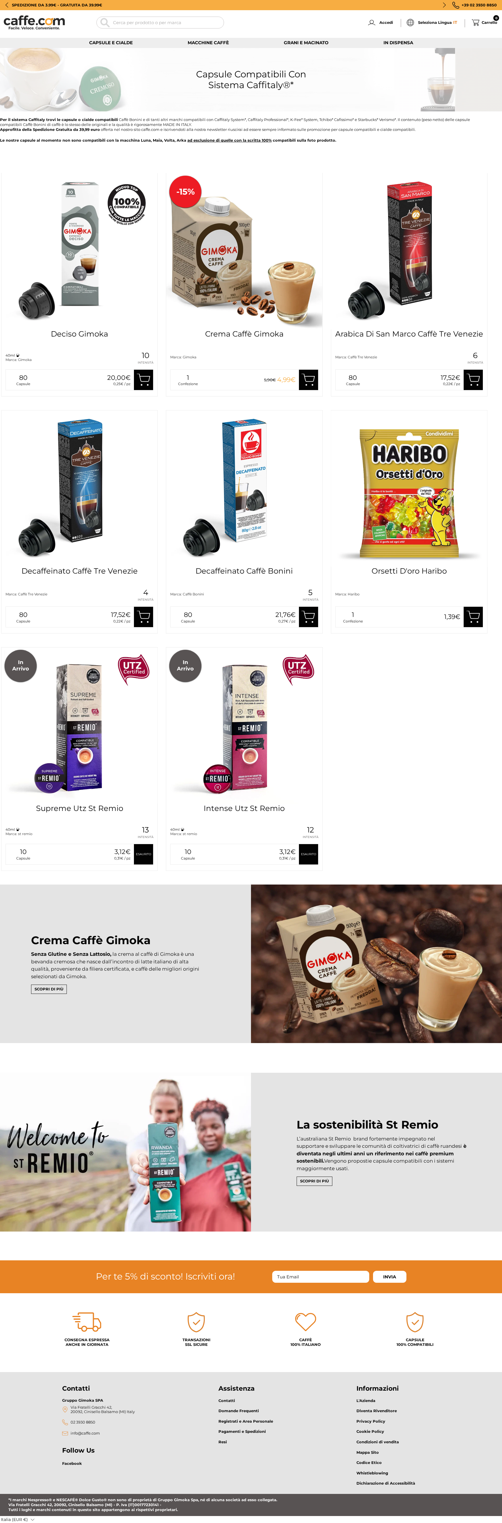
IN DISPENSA (398, 42)
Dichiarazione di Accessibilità (385, 1483)
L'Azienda (365, 1400)
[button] (7, 5)
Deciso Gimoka (79, 334)
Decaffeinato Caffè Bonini (244, 571)
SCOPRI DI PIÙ (49, 989)
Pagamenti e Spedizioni (242, 1431)
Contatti (226, 1400)
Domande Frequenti (238, 1410)
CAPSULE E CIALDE (111, 42)
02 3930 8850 (83, 1422)
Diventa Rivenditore (376, 1410)
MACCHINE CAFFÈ (208, 42)
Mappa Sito (367, 1452)
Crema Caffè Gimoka (244, 334)
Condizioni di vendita (377, 1442)
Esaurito (143, 854)
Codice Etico (369, 1462)
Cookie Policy (370, 1431)
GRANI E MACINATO (306, 42)
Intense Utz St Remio (244, 808)
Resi (222, 1442)
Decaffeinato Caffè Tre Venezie (79, 571)
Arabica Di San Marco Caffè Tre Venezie (409, 334)
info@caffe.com (85, 1433)
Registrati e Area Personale (245, 1421)
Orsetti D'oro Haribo (409, 571)
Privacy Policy (370, 1421)
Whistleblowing (372, 1473)
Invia (389, 1277)
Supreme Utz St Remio (79, 808)
